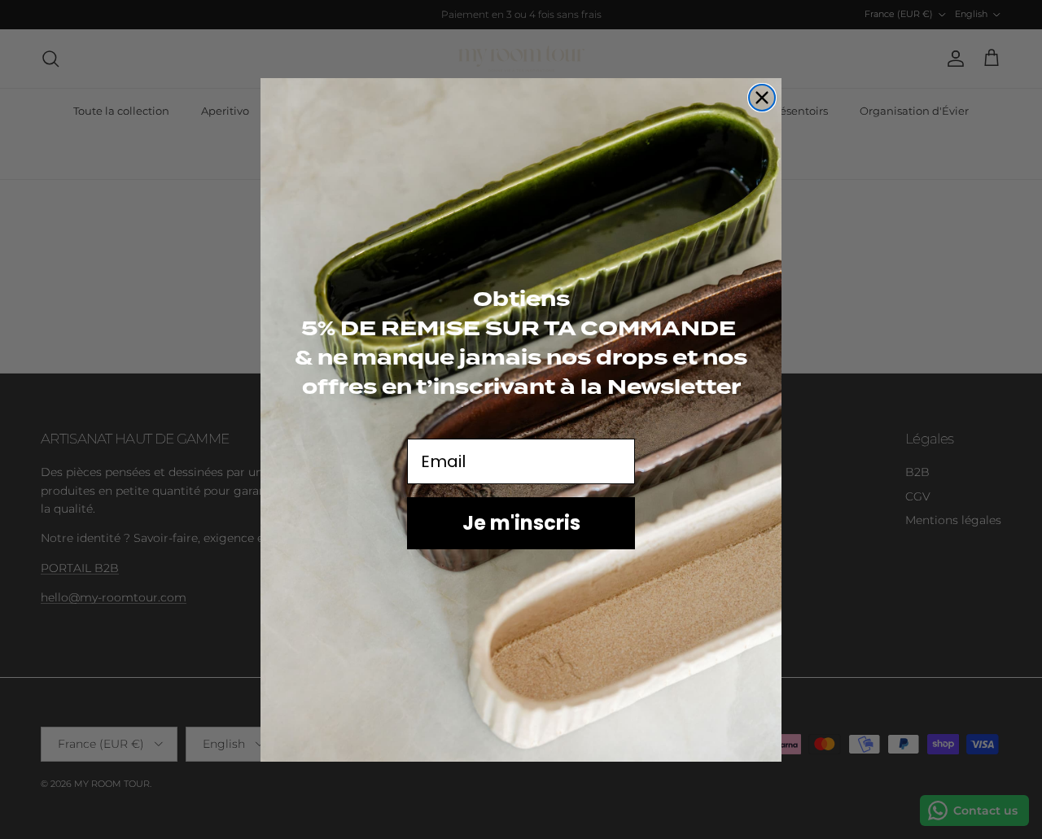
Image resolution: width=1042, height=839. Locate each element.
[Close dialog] (762, 98)
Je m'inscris (521, 522)
